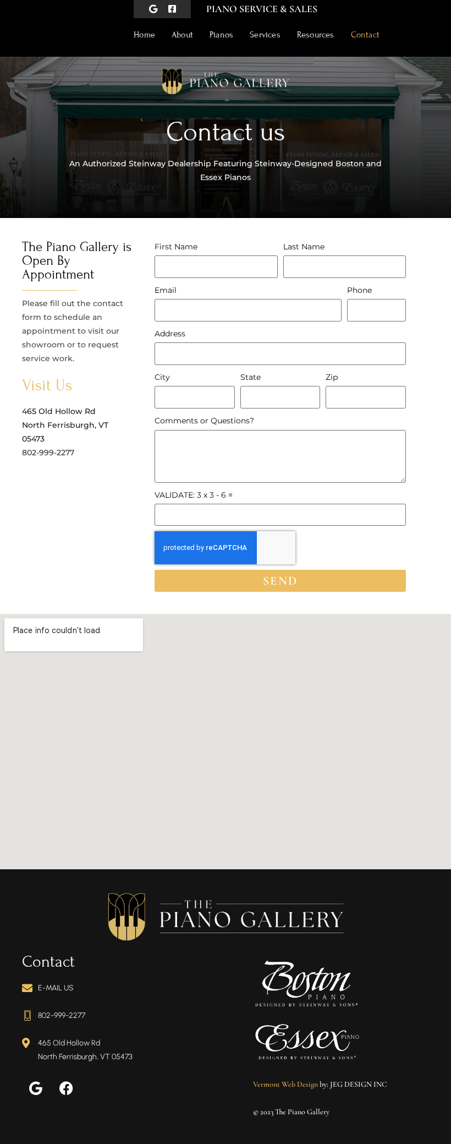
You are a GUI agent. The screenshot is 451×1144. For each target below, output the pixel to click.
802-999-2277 (48, 452)
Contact (365, 35)
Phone (359, 290)
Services (265, 35)
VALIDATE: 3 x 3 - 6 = (194, 495)
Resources (315, 35)
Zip (332, 377)
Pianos (221, 35)
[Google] (153, 9)
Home (144, 35)
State (250, 377)
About (182, 35)
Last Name (303, 247)
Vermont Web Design (285, 1084)
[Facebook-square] (172, 9)
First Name (176, 247)
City (162, 377)
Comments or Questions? (204, 421)
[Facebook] (66, 1088)
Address (170, 334)
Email (166, 290)
